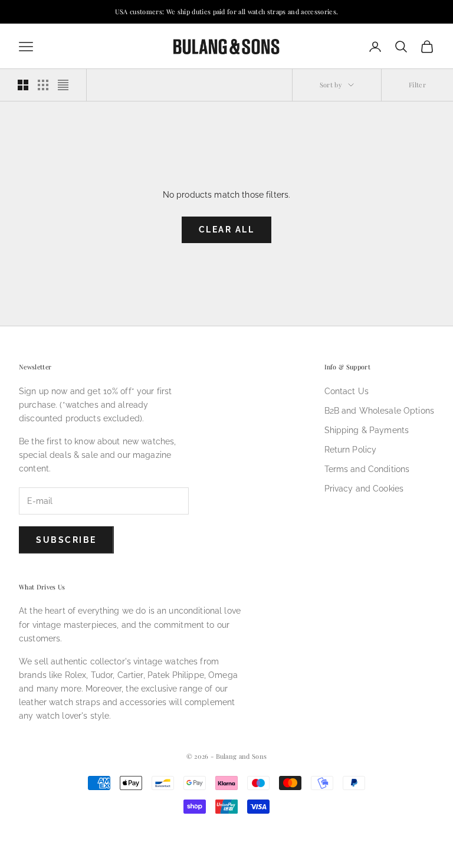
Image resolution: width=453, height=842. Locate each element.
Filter (417, 84)
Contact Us (346, 391)
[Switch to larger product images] (23, 85)
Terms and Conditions (367, 469)
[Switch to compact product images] (63, 85)
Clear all (227, 229)
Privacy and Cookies (364, 488)
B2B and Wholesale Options (379, 410)
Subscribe (66, 540)
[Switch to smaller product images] (43, 85)
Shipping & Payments (366, 430)
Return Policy (350, 449)
